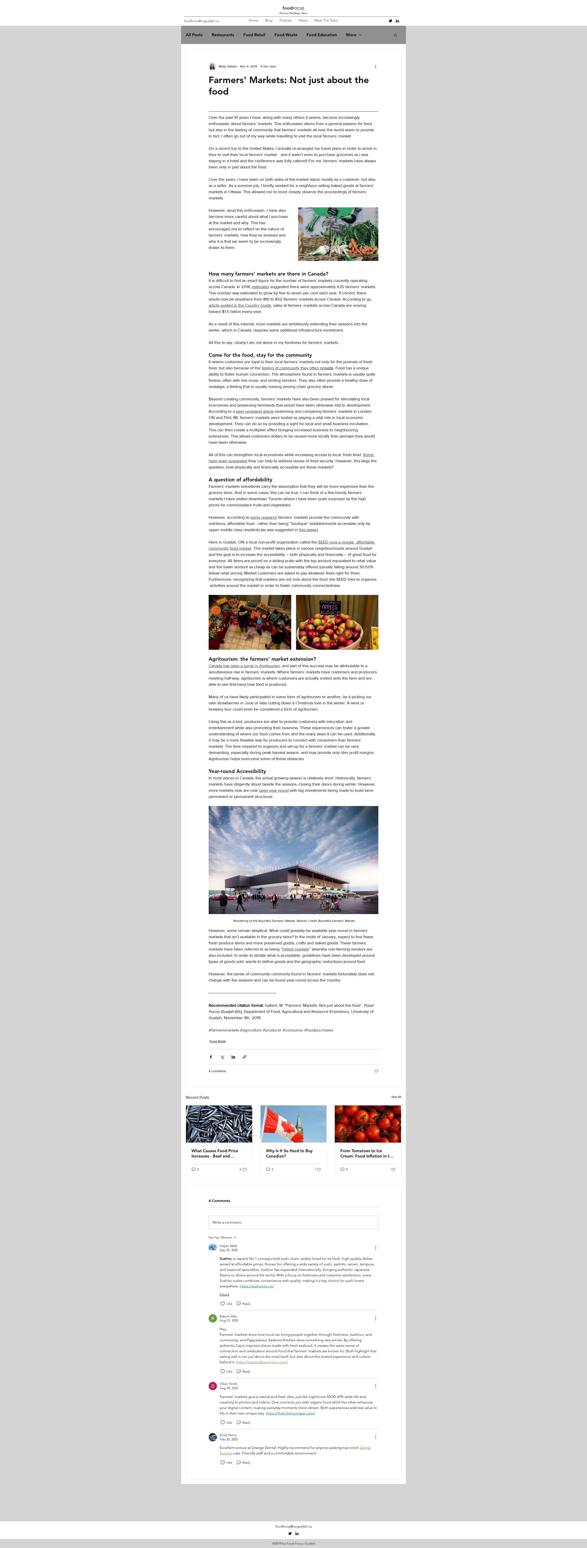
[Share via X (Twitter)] (222, 1057)
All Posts (194, 34)
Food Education (322, 34)
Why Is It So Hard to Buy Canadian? (289, 1153)
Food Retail (254, 34)
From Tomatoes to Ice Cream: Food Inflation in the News (367, 1153)
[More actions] (375, 66)
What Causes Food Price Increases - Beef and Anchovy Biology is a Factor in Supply (218, 1153)
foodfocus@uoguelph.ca (201, 21)
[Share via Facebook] (211, 1057)
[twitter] (390, 21)
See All (396, 1097)
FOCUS (298, 8)
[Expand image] (250, 622)
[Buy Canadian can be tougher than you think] (293, 1124)
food (287, 8)
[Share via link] (244, 1057)
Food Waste (285, 34)
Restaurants (223, 34)
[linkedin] (397, 21)
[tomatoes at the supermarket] (368, 1124)
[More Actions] (375, 1248)
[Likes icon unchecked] (223, 1303)
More (351, 34)
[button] (395, 35)
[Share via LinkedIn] (233, 1057)
